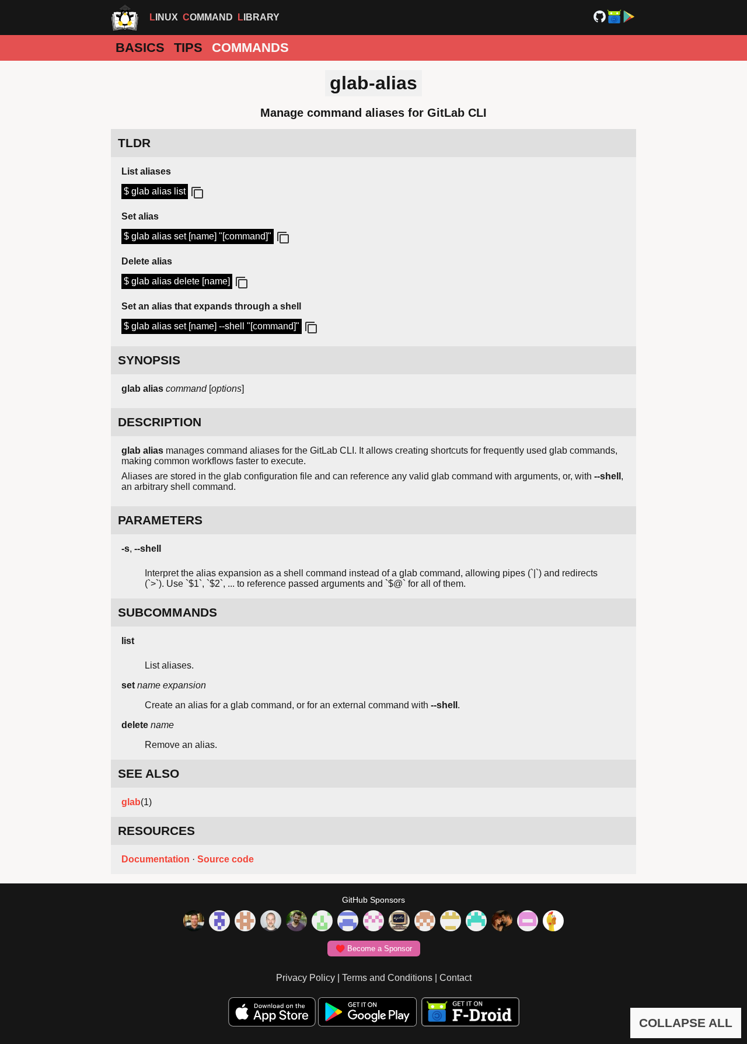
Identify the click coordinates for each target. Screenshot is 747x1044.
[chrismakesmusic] (424, 922)
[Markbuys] (476, 922)
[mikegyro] (193, 922)
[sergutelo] (553, 922)
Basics (140, 47)
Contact (455, 978)
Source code (225, 859)
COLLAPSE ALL (685, 1022)
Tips (188, 47)
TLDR (134, 142)
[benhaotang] (347, 922)
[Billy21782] (527, 922)
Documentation (155, 859)
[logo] (125, 18)
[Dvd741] (322, 922)
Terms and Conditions (387, 978)
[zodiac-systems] (219, 922)
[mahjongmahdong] (373, 922)
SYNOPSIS (149, 360)
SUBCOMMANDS (167, 612)
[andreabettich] (296, 922)
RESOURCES (156, 830)
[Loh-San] (450, 922)
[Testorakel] (270, 922)
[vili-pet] (399, 922)
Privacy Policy (305, 978)
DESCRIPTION (159, 422)
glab (131, 802)
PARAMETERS (160, 520)
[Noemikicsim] (501, 922)
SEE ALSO (148, 773)
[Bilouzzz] (245, 922)
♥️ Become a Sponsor (374, 948)
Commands (250, 47)
